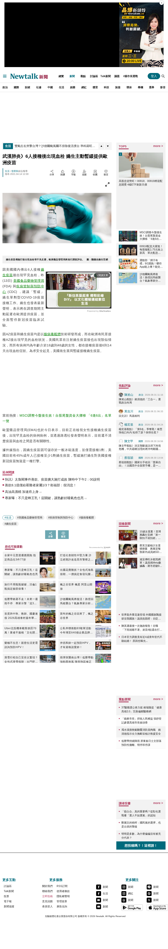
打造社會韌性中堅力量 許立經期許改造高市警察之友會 (77, 558)
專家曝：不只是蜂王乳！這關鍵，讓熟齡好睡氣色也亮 (21, 572)
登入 (154, 76)
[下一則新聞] (108, 146)
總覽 (61, 76)
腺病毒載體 (52, 334)
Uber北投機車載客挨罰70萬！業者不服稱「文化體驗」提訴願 (20, 631)
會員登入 (47, 906)
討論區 (94, 76)
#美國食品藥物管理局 (29, 517)
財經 (27, 87)
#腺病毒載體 (86, 517)
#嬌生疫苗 (11, 523)
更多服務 (56, 880)
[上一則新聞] (101, 146)
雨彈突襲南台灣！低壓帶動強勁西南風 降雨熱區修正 (77, 659)
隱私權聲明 (63, 896)
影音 (163, 87)
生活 (61, 87)
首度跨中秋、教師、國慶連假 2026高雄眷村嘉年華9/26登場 (21, 616)
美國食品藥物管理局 (28, 280)
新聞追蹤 (9, 906)
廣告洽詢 (62, 906)
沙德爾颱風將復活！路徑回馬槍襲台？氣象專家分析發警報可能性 (77, 602)
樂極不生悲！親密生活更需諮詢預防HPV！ (21, 645)
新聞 (72, 76)
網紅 (84, 87)
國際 (16, 87)
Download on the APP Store (157, 907)
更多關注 (132, 880)
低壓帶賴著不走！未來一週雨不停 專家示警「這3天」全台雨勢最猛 (21, 602)
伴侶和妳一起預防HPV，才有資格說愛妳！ (75, 645)
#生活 (8, 517)
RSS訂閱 (62, 886)
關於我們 (47, 886)
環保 (129, 87)
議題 (117, 76)
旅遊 (117, 87)
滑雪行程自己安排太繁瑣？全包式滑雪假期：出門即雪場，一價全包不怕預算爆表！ (21, 660)
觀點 (83, 76)
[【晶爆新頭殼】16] (141, 34)
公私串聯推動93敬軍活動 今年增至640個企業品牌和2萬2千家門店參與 (77, 631)
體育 (95, 87)
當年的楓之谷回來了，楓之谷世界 (77, 615)
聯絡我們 (47, 891)
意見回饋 (47, 901)
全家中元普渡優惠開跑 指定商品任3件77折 (20, 557)
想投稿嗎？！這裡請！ (141, 845)
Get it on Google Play (132, 907)
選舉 (151, 87)
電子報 (8, 901)
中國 (50, 87)
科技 (106, 87)
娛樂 (72, 87)
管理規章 (62, 901)
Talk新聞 (105, 76)
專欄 (140, 87)
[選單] (5, 76)
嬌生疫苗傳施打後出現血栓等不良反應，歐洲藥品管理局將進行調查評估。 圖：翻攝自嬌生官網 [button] (57, 259)
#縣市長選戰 (130, 76)
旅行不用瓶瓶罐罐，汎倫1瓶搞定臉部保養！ (20, 586)
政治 (5, 87)
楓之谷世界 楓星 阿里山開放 (76, 586)
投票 (6, 896)
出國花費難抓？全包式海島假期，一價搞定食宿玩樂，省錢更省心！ (77, 572)
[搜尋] (163, 76)
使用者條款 (63, 891)
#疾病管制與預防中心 (60, 517)
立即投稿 (47, 896)
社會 (39, 87)
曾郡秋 (14, 171)
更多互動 (9, 880)
